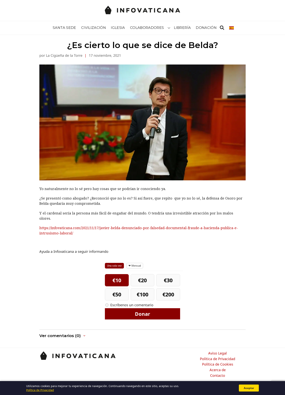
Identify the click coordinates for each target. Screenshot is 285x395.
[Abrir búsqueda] (222, 28)
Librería (182, 28)
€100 (142, 294)
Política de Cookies (217, 364)
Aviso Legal (217, 353)
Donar (142, 314)
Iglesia (118, 28)
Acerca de (218, 370)
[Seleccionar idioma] (231, 27)
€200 (168, 294)
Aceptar (249, 388)
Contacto (217, 376)
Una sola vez (114, 265)
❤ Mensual (135, 265)
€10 (116, 280)
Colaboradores (147, 28)
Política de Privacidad (217, 359)
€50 (116, 294)
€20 (142, 280)
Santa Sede (64, 28)
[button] (62, 335)
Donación (206, 28)
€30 (168, 280)
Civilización (93, 28)
